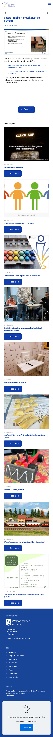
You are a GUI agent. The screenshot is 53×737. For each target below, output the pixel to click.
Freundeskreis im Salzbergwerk (14, 167)
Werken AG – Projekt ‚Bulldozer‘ (14, 490)
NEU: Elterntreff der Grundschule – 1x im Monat (19, 223)
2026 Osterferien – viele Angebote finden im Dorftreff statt (22, 276)
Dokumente (13, 663)
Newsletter (12, 652)
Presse (11, 670)
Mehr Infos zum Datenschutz (26, 721)
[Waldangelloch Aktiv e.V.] (8, 4)
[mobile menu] (50, 4)
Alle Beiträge (13, 666)
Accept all (26, 727)
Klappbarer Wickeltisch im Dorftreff (15, 383)
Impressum (13, 673)
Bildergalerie (13, 659)
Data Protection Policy (37, 717)
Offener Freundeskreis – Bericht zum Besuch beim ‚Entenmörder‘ (24, 542)
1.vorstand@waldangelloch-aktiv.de (18, 638)
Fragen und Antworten (16, 656)
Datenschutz (13, 677)
